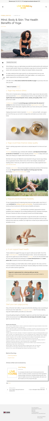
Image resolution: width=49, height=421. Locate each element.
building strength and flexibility (24, 204)
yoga (9, 383)
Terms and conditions (41, 416)
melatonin (36, 153)
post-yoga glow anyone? (27, 309)
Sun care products (35, 407)
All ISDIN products (35, 412)
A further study (9, 103)
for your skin (30, 112)
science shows (14, 168)
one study (30, 256)
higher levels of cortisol (36, 105)
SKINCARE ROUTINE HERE (24, 1)
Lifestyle (8, 15)
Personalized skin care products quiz (38, 413)
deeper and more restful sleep (19, 171)
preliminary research (16, 209)
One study (18, 95)
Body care (33, 411)
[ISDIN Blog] (24, 7)
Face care (33, 409)
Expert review (11, 357)
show (18, 86)
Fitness (3, 15)
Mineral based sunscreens (36, 408)
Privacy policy (40, 417)
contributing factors (13, 254)
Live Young (3, 26)
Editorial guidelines (12, 355)
